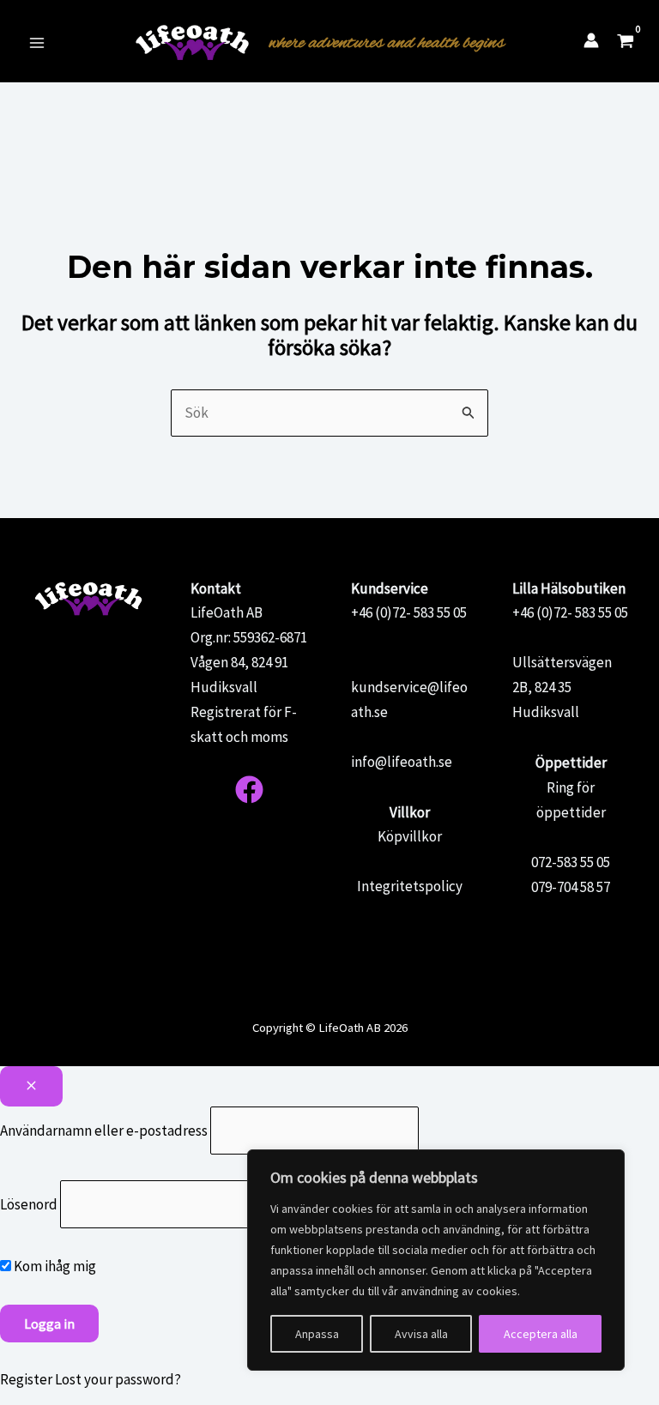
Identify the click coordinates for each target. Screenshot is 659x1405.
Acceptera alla (540, 1334)
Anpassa (317, 1334)
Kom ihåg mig (53, 1266)
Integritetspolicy (410, 886)
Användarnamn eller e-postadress (104, 1129)
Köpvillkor (410, 836)
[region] (436, 1260)
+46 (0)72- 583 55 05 (409, 612)
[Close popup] (31, 1086)
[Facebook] (249, 789)
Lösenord (28, 1204)
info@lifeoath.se (401, 761)
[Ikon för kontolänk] (591, 40)
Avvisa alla (421, 1334)
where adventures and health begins (387, 43)
